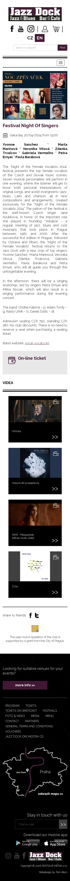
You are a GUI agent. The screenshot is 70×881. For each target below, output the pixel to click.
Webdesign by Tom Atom (53, 872)
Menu (50, 716)
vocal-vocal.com (37, 343)
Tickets (30, 705)
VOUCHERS (13, 731)
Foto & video (15, 716)
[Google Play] (27, 843)
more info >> (25, 685)
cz (30, 37)
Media (35, 716)
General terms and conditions (29, 726)
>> (63, 824)
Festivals (50, 710)
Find (62, 47)
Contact (12, 721)
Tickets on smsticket (21, 710)
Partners (32, 721)
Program (12, 705)
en (40, 37)
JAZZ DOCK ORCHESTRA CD (24, 736)
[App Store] (54, 843)
